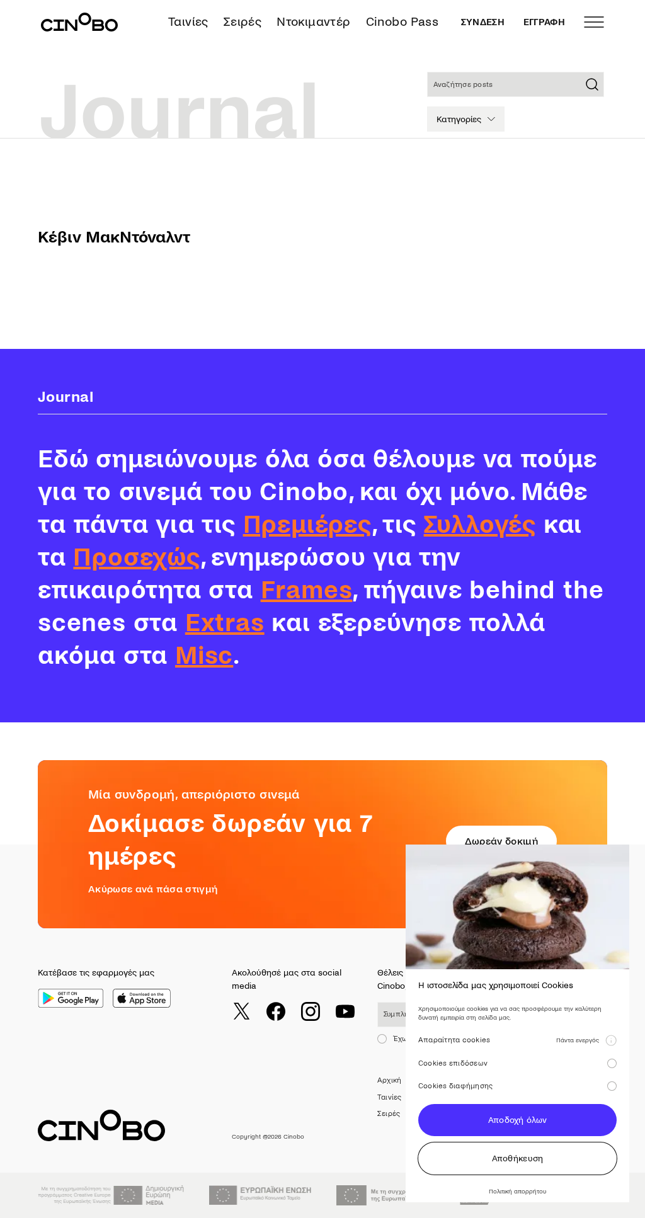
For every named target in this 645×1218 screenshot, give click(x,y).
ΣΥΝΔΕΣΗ (483, 22)
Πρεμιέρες (307, 524)
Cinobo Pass (402, 21)
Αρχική (389, 1080)
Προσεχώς (136, 557)
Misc (204, 655)
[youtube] (345, 1011)
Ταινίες (188, 21)
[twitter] (241, 1011)
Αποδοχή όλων (517, 1120)
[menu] (594, 22)
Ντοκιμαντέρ (313, 21)
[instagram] (310, 1011)
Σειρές (242, 21)
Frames (307, 590)
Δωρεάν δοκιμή (501, 841)
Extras (225, 623)
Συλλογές (480, 524)
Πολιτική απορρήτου (517, 1191)
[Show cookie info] (611, 1040)
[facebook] (275, 1011)
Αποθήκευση (518, 1158)
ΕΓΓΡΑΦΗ (544, 22)
